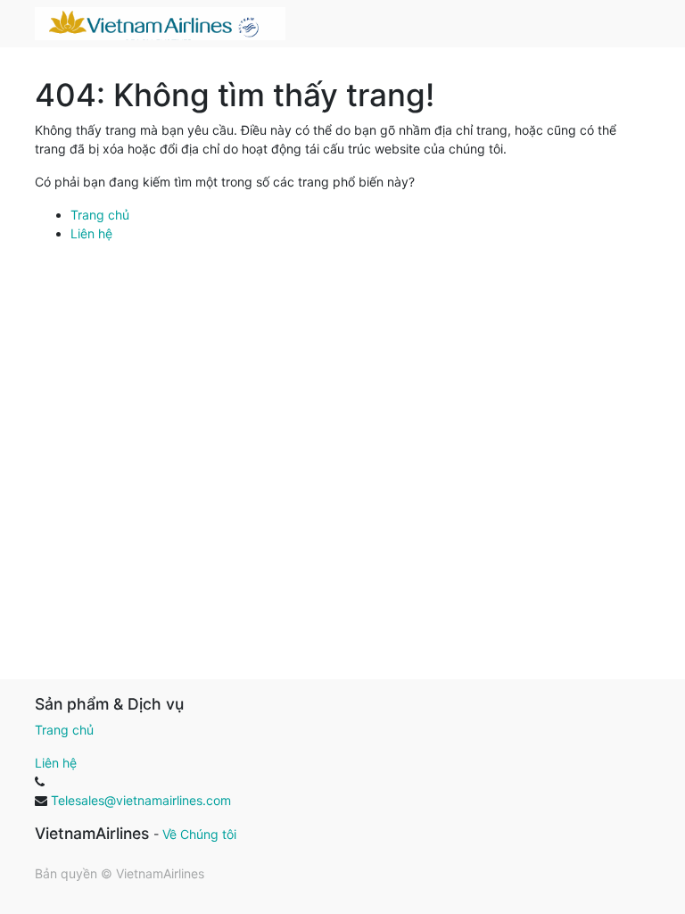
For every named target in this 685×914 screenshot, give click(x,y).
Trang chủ (99, 214)
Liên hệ (91, 233)
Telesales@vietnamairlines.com (141, 800)
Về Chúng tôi (199, 834)
